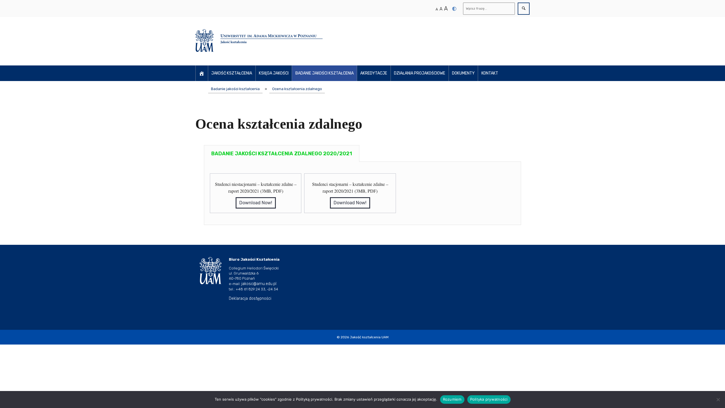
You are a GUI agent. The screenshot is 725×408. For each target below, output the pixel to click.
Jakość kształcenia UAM (369, 337)
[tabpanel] (362, 193)
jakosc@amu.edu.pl (258, 283)
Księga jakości (274, 73)
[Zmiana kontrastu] (454, 9)
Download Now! (255, 202)
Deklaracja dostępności (250, 298)
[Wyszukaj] (524, 9)
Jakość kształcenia (231, 73)
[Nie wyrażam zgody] (718, 399)
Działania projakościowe (419, 73)
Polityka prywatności (489, 399)
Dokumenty (463, 73)
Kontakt (489, 73)
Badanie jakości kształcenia (324, 73)
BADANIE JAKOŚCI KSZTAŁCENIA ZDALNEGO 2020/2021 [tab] (281, 153)
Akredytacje (373, 73)
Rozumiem (452, 399)
